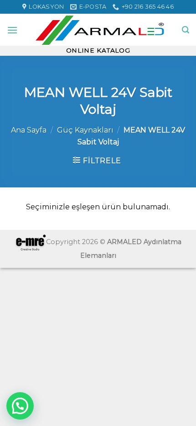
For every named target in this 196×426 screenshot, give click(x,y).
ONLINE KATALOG (98, 50)
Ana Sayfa (28, 130)
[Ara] (185, 30)
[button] (20, 406)
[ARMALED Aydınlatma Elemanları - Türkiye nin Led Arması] (100, 30)
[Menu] (12, 30)
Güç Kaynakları (85, 130)
